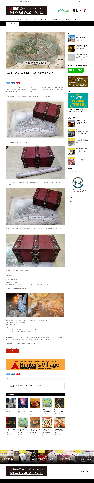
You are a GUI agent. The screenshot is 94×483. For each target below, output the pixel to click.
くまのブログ (43, 19)
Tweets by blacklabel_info (73, 171)
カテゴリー (34, 19)
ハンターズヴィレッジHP (70, 19)
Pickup (26, 19)
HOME (19, 19)
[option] (9, 457)
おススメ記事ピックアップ (55, 19)
